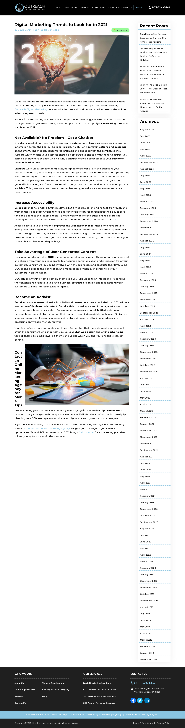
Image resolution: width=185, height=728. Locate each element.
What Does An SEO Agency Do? (142, 714)
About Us (60, 8)
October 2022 (147, 365)
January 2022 (147, 424)
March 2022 (146, 411)
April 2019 (145, 633)
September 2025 (149, 162)
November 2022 (149, 358)
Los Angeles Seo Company (55, 690)
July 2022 (145, 384)
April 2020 (145, 555)
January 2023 (147, 345)
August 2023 (147, 319)
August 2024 (147, 240)
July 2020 (145, 535)
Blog (118, 8)
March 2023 (146, 332)
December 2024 (149, 221)
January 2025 (147, 214)
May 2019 (145, 626)
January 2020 (147, 574)
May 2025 (145, 188)
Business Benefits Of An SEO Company (46, 714)
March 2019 (146, 640)
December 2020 (149, 509)
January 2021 (147, 502)
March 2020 (146, 561)
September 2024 (149, 234)
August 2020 (147, 528)
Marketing (53, 30)
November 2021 (148, 437)
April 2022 (145, 404)
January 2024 (147, 286)
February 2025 (148, 208)
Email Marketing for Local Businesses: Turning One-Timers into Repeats (153, 38)
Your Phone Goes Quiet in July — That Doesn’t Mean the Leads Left (154, 89)
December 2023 (149, 293)
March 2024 (146, 273)
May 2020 (145, 548)
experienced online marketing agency (47, 428)
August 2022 (147, 378)
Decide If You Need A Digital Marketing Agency (96, 714)
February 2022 (148, 417)
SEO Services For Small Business (99, 696)
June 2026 (145, 142)
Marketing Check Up (89, 8)
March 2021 (146, 489)
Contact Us (126, 8)
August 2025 (147, 169)
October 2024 (147, 227)
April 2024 (145, 267)
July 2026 (145, 136)
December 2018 (148, 659)
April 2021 (145, 483)
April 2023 (145, 326)
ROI (114, 219)
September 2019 (149, 600)
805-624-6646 (161, 7)
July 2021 (145, 463)
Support (140, 7)
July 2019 (145, 613)
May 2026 (145, 149)
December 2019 (148, 581)
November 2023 (148, 299)
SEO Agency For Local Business (99, 703)
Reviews (110, 8)
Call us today (86, 432)
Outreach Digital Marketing (30, 109)
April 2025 (145, 195)
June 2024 (145, 254)
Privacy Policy (164, 723)
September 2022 (149, 371)
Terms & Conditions (142, 723)
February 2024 (148, 280)
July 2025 (145, 175)
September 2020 (149, 522)
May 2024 (145, 260)
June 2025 (145, 182)
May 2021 (145, 476)
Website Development (53, 683)
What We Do (71, 8)
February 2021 (147, 496)
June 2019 (145, 620)
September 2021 (149, 450)
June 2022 (145, 391)
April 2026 (145, 155)
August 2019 (146, 607)
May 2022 (145, 398)
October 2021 (147, 443)
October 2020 (147, 515)
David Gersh (24, 30)
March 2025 (146, 201)
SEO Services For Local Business (99, 690)
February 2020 (148, 568)
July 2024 (145, 247)
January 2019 (147, 653)
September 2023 (149, 312)
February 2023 (148, 339)
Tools (103, 8)
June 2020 (145, 541)
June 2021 (145, 469)
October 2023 (147, 306)
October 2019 (147, 594)
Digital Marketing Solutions (97, 683)
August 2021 (146, 456)
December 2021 (148, 430)
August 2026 (147, 129)
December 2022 (149, 352)
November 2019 (148, 587)
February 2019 (147, 646)
